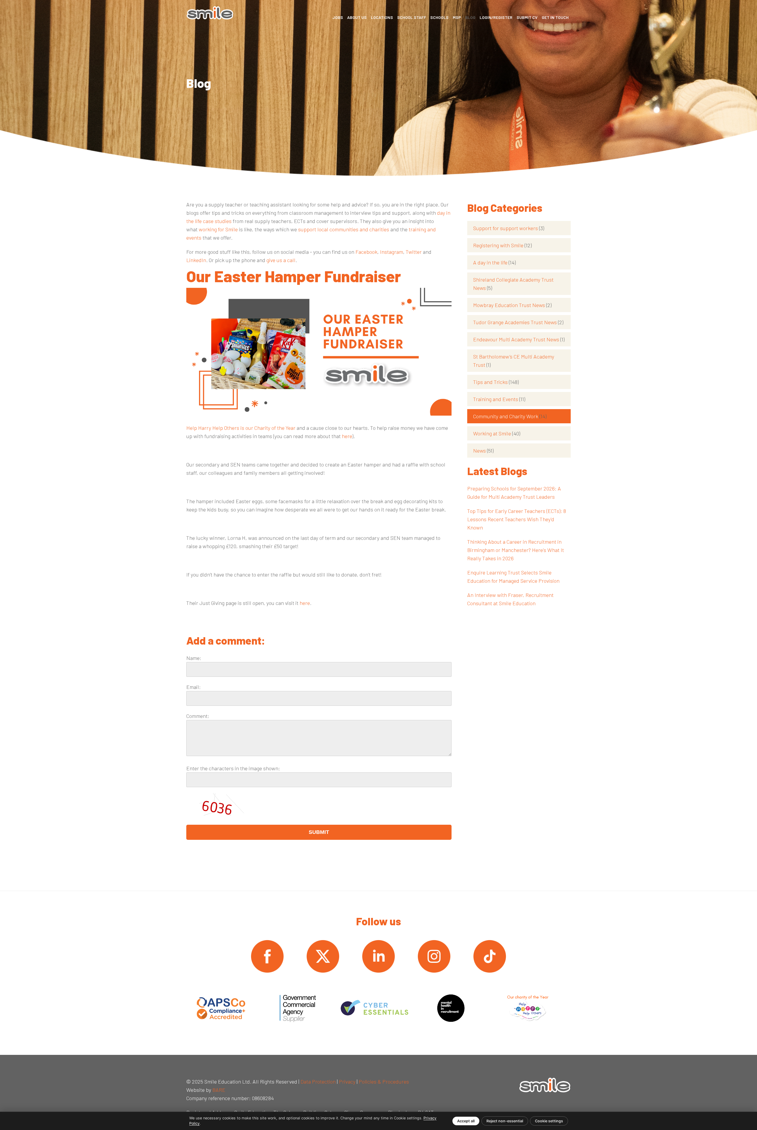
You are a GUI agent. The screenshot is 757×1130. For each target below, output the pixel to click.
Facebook (366, 251)
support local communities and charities (343, 229)
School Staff (411, 17)
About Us (357, 17)
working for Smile (218, 229)
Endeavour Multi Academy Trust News (518, 339)
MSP (457, 17)
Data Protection (318, 1081)
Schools (439, 17)
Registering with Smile (502, 245)
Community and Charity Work (509, 416)
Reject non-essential (504, 1121)
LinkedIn (196, 260)
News (483, 450)
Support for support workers (508, 228)
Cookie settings (549, 1121)
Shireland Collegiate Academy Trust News (513, 283)
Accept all (466, 1121)
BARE (218, 1090)
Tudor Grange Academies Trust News (518, 322)
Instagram (391, 251)
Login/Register (496, 17)
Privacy (347, 1081)
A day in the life (494, 262)
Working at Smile (496, 433)
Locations (382, 17)
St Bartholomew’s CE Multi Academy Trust (513, 360)
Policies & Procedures (384, 1081)
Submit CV (527, 17)
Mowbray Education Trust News (512, 305)
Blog (470, 17)
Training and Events (499, 399)
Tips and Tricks (496, 382)
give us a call (280, 260)
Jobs (337, 17)
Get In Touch (555, 17)
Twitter (414, 251)
